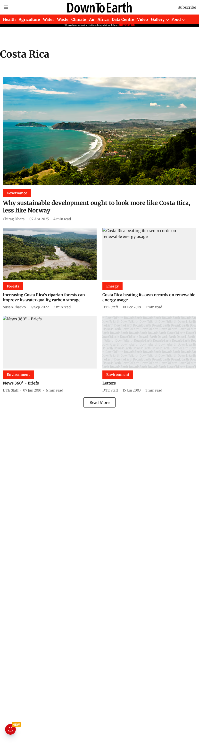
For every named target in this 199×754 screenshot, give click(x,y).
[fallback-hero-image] (99, 131)
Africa (103, 19)
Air (92, 19)
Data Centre (123, 19)
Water (48, 19)
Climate (78, 19)
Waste (62, 19)
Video (142, 19)
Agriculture (29, 19)
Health (9, 19)
